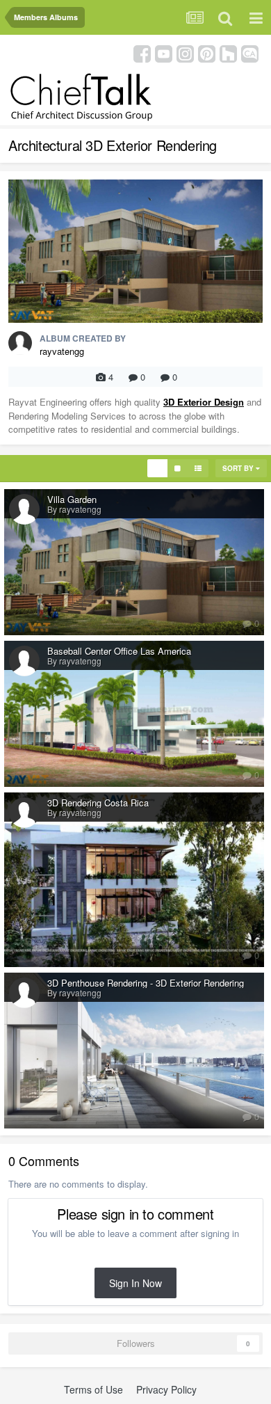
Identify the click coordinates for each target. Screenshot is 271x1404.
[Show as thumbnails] (157, 468)
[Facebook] (142, 52)
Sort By (239, 468)
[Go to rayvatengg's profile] (20, 343)
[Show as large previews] (177, 468)
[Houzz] (228, 52)
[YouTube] (163, 52)
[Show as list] (198, 468)
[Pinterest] (206, 52)
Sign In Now (135, 1283)
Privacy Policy (166, 1389)
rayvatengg (62, 351)
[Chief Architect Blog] (249, 52)
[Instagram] (185, 52)
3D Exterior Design (203, 401)
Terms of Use (93, 1389)
